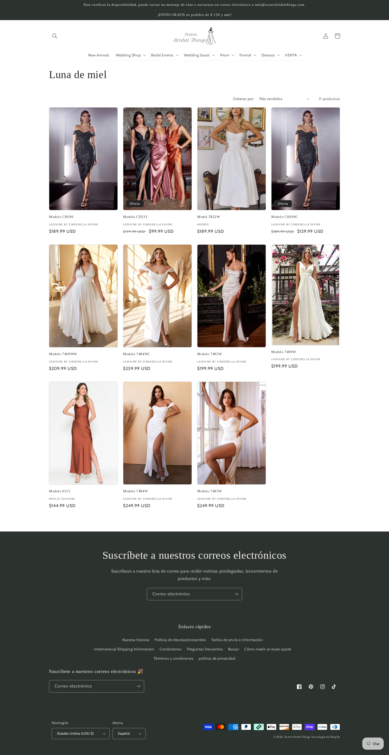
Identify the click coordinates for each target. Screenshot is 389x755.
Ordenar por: (243, 98)
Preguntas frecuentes (205, 649)
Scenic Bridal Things (297, 737)
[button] (55, 36)
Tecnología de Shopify (325, 737)
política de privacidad (217, 658)
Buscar (233, 649)
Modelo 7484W (135, 491)
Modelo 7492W (209, 354)
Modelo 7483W (209, 491)
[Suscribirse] (236, 594)
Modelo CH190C (284, 217)
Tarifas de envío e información (237, 639)
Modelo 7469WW (63, 354)
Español (124, 733)
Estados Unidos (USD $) (75, 733)
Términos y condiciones (173, 658)
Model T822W (208, 217)
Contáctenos (171, 649)
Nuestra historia (136, 639)
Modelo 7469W (283, 352)
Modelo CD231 (135, 217)
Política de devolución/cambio (180, 639)
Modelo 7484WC (136, 354)
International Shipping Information (124, 649)
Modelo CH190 (61, 217)
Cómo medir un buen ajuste (267, 649)
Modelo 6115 (59, 491)
